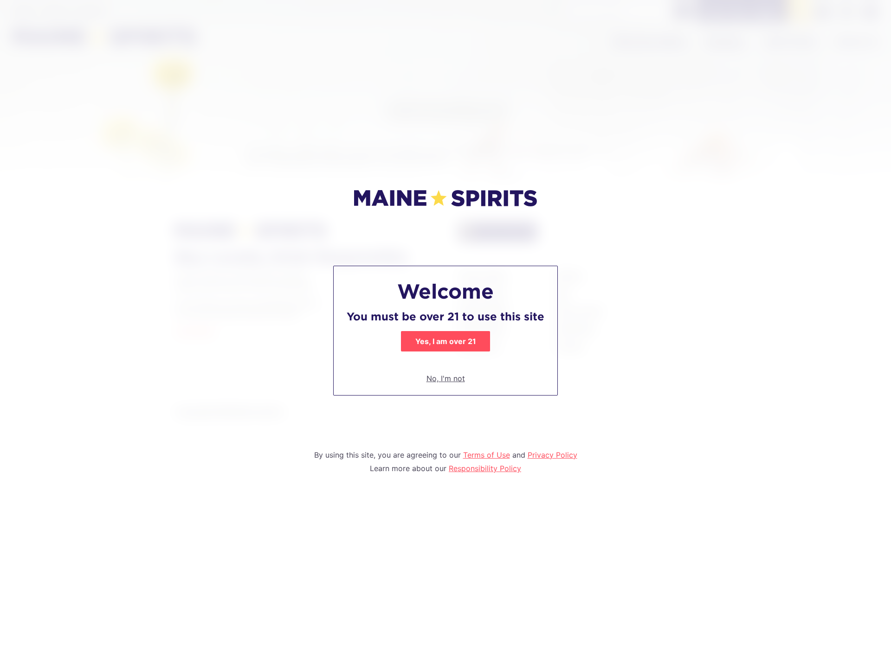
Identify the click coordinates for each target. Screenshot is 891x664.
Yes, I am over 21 (445, 341)
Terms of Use (486, 455)
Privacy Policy (552, 455)
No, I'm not (445, 378)
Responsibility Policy (485, 468)
